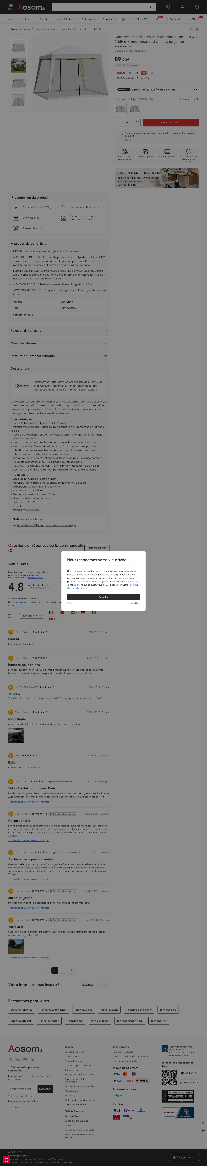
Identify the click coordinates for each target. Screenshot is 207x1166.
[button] (6, 1159)
